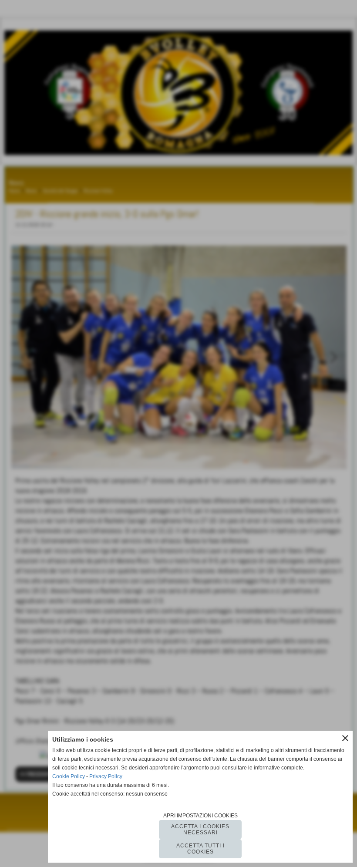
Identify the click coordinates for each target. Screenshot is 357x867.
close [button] (345, 738)
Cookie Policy (68, 776)
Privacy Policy (105, 776)
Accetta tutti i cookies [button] (200, 849)
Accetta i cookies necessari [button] (200, 829)
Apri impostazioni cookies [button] (200, 816)
